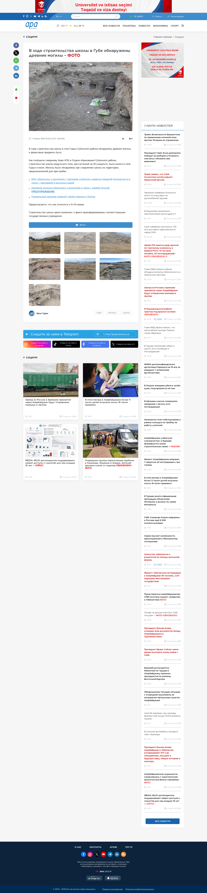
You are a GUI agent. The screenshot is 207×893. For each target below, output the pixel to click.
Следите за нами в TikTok (68, 344)
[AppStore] (113, 878)
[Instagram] (27, 16)
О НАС (78, 847)
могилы (112, 313)
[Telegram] (39, 16)
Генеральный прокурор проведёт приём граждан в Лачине (63, 196)
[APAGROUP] (103, 871)
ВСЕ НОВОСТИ (111, 25)
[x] (96, 854)
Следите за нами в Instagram (39, 344)
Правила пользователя (112, 889)
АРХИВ (113, 847)
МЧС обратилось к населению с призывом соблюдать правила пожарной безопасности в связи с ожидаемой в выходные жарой (80, 181)
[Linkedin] (42, 16)
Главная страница (163, 37)
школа (126, 313)
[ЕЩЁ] (181, 26)
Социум (179, 37)
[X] (31, 16)
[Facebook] (23, 16)
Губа (99, 313)
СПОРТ (175, 25)
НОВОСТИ (144, 25)
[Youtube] (35, 16)
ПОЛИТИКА (129, 25)
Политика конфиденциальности (139, 889)
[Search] (116, 16)
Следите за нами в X (125, 344)
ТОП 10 (128, 847)
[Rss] (46, 16)
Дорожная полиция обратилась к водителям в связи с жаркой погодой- (70, 190)
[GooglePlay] (94, 878)
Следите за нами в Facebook (97, 344)
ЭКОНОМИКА (160, 25)
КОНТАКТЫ (95, 847)
